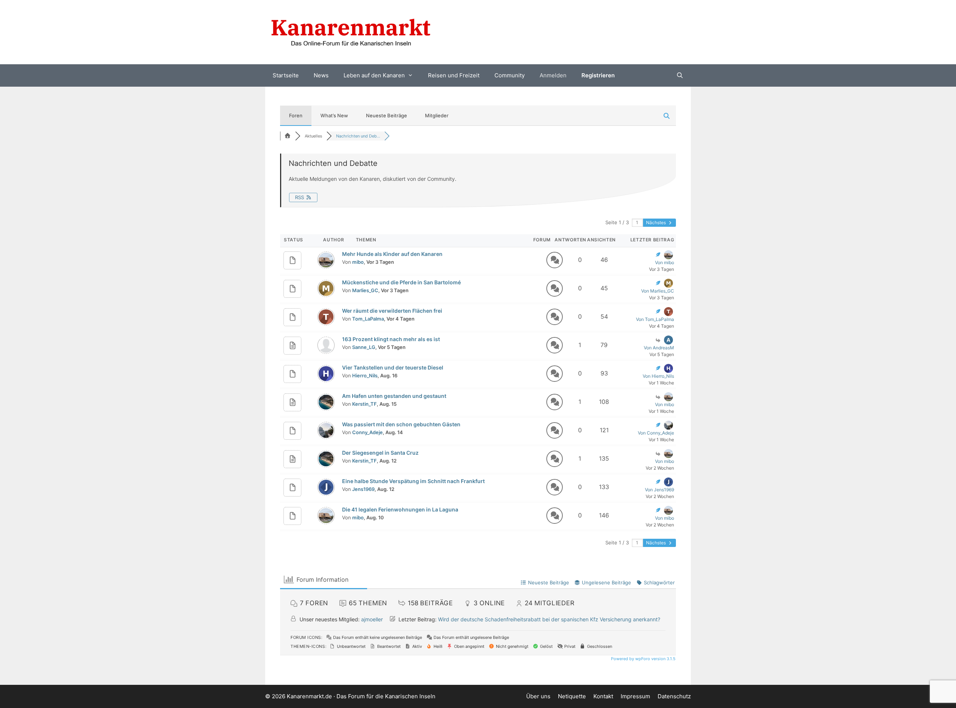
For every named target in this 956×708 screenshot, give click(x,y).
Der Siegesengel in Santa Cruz (380, 452)
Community (509, 75)
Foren (295, 115)
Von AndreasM (659, 347)
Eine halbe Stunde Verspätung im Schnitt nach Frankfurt (413, 481)
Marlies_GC (365, 290)
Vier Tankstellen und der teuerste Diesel (392, 367)
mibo (358, 262)
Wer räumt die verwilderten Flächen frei (392, 310)
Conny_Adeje (367, 432)
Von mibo (664, 262)
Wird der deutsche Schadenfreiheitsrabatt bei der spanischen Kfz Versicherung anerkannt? (549, 619)
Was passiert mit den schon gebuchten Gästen (401, 424)
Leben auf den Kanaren (374, 75)
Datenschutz (674, 696)
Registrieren (598, 75)
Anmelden (553, 75)
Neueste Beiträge (386, 115)
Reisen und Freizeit (453, 75)
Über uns (538, 696)
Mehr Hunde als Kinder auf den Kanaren (392, 254)
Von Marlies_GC (657, 291)
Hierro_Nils (365, 375)
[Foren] (287, 136)
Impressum (635, 696)
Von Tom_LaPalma (655, 319)
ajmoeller (372, 619)
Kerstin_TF (364, 404)
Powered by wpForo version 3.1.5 (643, 658)
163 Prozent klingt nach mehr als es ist (391, 339)
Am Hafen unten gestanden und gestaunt (394, 396)
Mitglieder (436, 115)
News (321, 75)
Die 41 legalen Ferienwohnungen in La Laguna (400, 509)
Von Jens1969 (659, 489)
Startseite (286, 75)
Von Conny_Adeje (656, 433)
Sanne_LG (363, 347)
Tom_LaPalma (368, 319)
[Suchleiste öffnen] (680, 75)
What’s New (334, 115)
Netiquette (572, 696)
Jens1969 (363, 489)
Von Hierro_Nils (658, 376)
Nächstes (656, 222)
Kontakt (603, 696)
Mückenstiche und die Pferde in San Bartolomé (401, 282)
